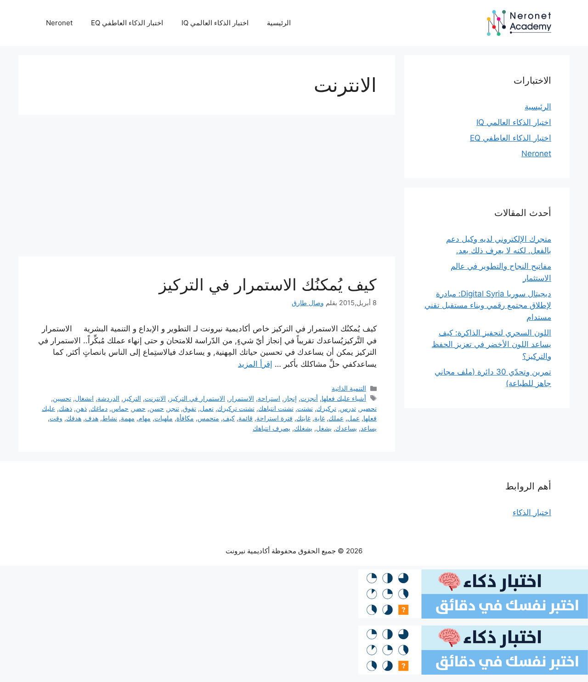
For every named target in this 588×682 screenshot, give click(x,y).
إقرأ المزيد (255, 364)
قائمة (245, 418)
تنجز (173, 408)
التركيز (132, 398)
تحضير (368, 408)
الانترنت (155, 398)
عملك (336, 418)
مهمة (128, 418)
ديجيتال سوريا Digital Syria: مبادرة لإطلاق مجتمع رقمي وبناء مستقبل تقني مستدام (487, 305)
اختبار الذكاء (532, 512)
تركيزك (326, 408)
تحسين (62, 398)
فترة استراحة (274, 418)
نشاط (109, 418)
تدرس (348, 408)
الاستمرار (241, 398)
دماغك (98, 408)
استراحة (269, 398)
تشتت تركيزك (235, 408)
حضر (139, 408)
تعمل (207, 408)
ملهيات (163, 418)
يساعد (369, 428)
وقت (56, 418)
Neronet (59, 22)
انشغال (84, 398)
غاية (319, 418)
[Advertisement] (206, 188)
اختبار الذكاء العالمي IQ (215, 22)
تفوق (189, 408)
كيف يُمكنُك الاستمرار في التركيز (268, 284)
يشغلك (303, 428)
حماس (120, 408)
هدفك (73, 418)
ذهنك (65, 408)
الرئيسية (279, 22)
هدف (91, 418)
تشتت (305, 408)
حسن (156, 408)
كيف (229, 418)
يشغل (324, 428)
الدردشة (108, 398)
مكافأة (185, 418)
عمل (353, 418)
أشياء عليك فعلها (344, 398)
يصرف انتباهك (271, 428)
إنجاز (290, 398)
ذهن (81, 408)
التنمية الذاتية (349, 388)
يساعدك (346, 428)
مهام (144, 418)
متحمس (208, 418)
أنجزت (309, 398)
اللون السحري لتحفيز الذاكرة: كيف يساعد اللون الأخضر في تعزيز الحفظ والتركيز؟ (491, 344)
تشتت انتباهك (276, 408)
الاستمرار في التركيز (197, 398)
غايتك (303, 418)
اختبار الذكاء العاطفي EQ (127, 22)
